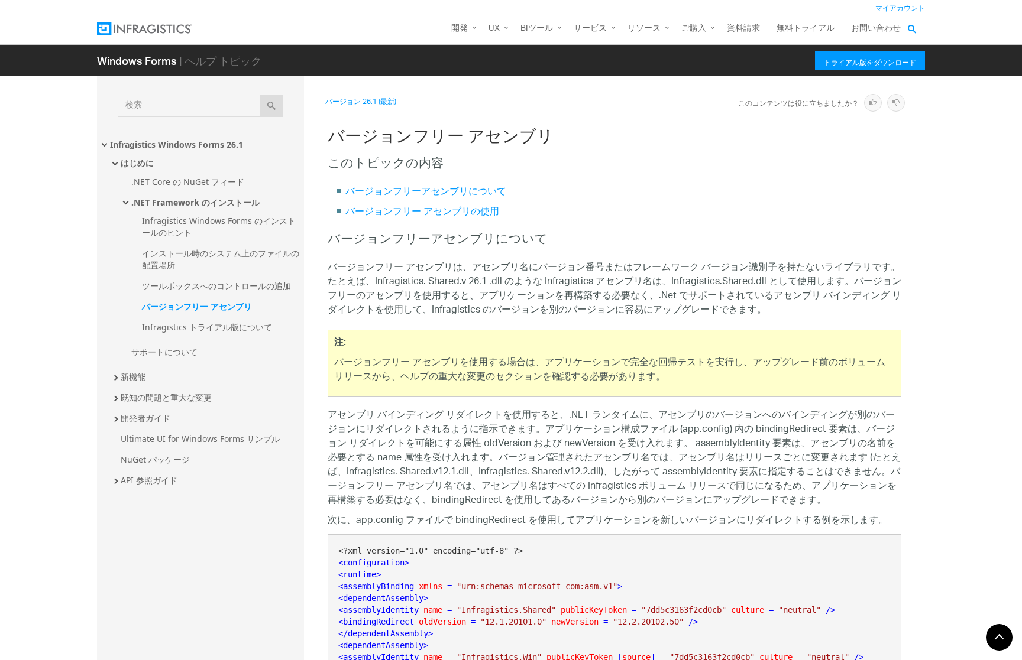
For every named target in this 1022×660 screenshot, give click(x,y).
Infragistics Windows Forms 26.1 (176, 144)
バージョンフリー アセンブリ (197, 306)
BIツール (536, 28)
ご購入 (693, 28)
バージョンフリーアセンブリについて (425, 192)
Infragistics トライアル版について (207, 327)
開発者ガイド (145, 418)
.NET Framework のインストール (195, 202)
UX (494, 28)
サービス (590, 28)
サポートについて (164, 351)
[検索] (271, 106)
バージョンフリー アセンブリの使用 (422, 212)
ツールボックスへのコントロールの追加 (216, 285)
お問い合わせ (876, 28)
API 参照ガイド (149, 480)
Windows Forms (137, 60)
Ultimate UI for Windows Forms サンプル (200, 438)
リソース (644, 28)
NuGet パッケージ (155, 459)
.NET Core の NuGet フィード (187, 181)
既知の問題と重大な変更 (166, 397)
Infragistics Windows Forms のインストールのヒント (219, 226)
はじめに (137, 162)
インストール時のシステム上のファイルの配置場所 (220, 259)
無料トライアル (806, 28)
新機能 (133, 376)
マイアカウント (900, 9)
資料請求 (743, 28)
